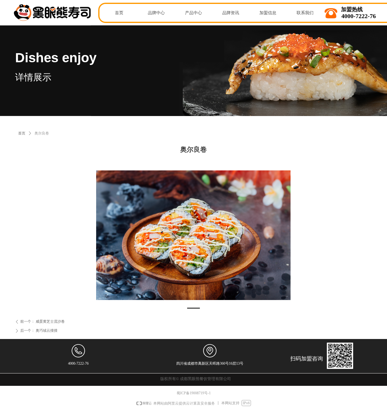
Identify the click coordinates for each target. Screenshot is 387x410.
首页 (21, 133)
